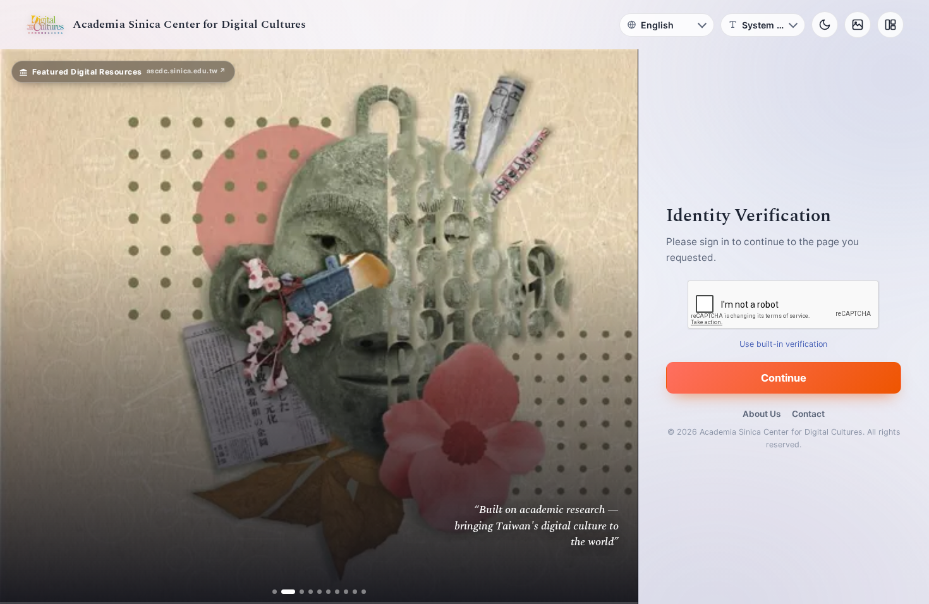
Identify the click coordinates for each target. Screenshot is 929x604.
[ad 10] (363, 591)
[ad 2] (283, 591)
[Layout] (890, 24)
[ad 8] (346, 591)
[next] (615, 327)
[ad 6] (328, 591)
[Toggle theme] (824, 24)
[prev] (23, 327)
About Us (761, 414)
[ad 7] (337, 591)
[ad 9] (355, 591)
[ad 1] (274, 591)
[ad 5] (319, 591)
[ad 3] (297, 591)
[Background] (857, 24)
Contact (808, 414)
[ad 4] (310, 591)
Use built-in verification (784, 344)
